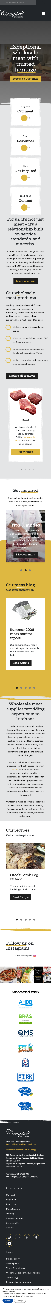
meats (15, 769)
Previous (2, 425)
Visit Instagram (23, 955)
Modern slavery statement (19, 1282)
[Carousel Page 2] (21, 687)
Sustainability (12, 1223)
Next (48, 425)
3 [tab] (29, 469)
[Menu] (43, 13)
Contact (10, 1227)
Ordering (10, 1213)
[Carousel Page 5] (34, 687)
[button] (8, 975)
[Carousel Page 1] (21, 570)
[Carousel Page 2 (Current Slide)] (25, 570)
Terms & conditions (15, 1268)
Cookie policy (12, 1263)
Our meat (10, 1195)
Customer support (14, 1218)
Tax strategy (12, 1277)
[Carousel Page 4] (30, 687)
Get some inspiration (20, 589)
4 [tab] (33, 469)
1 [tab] (21, 469)
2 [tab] (25, 469)
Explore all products (22, 375)
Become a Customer (25, 78)
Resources (11, 1204)
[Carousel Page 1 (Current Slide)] (17, 687)
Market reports (13, 1209)
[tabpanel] (25, 422)
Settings (20, 1301)
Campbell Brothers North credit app (21, 1144)
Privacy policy (13, 1258)
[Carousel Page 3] (30, 570)
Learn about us (25, 281)
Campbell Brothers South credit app (21, 1149)
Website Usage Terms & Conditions (23, 1272)
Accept (7, 1301)
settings (29, 1296)
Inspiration (11, 1199)
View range (25, 451)
